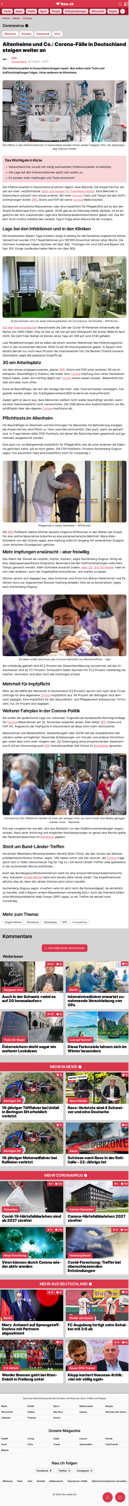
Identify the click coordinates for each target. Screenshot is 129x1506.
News (16, 18)
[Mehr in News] (64, 1066)
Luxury (83, 1438)
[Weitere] (122, 11)
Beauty (5, 1450)
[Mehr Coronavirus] (64, 1175)
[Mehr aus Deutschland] (64, 1284)
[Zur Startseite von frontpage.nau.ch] (64, 3)
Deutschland (19, 61)
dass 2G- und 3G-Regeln (97, 567)
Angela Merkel (32, 877)
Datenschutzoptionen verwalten (109, 1481)
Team (20, 1481)
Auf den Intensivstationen (20, 327)
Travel (56, 1444)
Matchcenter (86, 1406)
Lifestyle (5, 1417)
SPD (34, 199)
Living (30, 1438)
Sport (56, 1406)
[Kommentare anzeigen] (120, 1497)
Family (108, 1438)
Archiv (56, 1417)
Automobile (85, 1444)
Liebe (56, 1438)
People (109, 1406)
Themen (31, 1417)
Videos (31, 1412)
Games (83, 1412)
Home (6, 18)
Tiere (30, 1444)
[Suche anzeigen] (120, 4)
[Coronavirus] (64, 25)
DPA (14, 57)
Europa (27, 18)
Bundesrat (47, 837)
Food (4, 1444)
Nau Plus (58, 1412)
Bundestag (101, 745)
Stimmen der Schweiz (117, 1412)
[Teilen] (108, 1497)
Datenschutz (56, 1481)
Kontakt (41, 1481)
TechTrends (111, 1444)
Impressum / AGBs (77, 1481)
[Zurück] (2, 4)
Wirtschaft (7, 1412)
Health (4, 1438)
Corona (77, 195)
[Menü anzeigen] (126, 4)
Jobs (29, 1481)
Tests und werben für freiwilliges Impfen (68, 191)
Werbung (7, 1481)
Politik (30, 1406)
